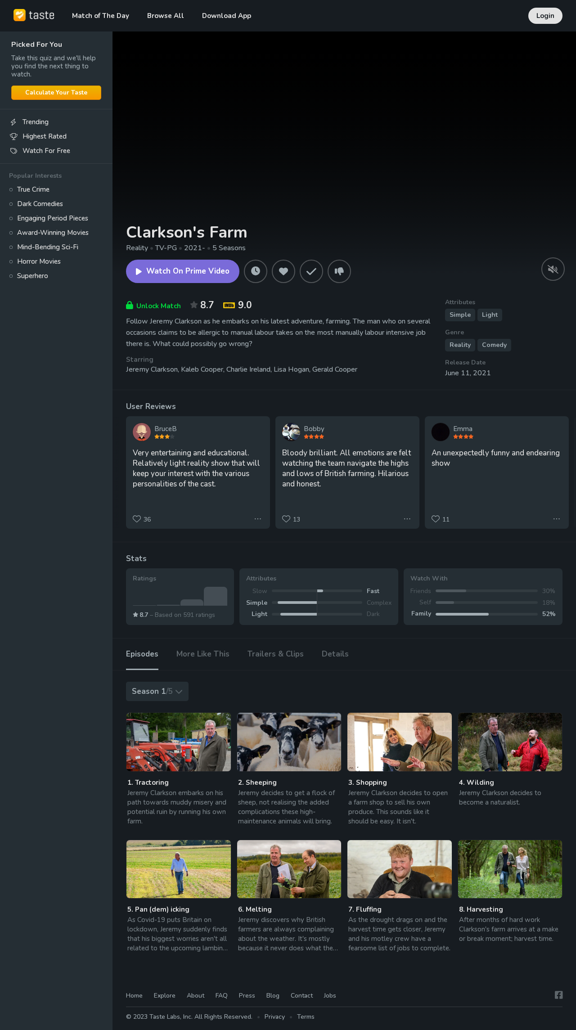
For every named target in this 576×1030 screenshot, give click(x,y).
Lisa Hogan (291, 369)
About (195, 995)
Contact (302, 995)
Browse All (165, 15)
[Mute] (553, 269)
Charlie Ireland (248, 369)
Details (335, 654)
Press (247, 995)
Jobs (330, 995)
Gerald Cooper (334, 369)
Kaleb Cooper (202, 369)
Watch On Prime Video (188, 271)
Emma (462, 428)
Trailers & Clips (276, 654)
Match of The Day (100, 15)
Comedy (494, 345)
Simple (460, 314)
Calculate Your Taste (56, 92)
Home (134, 995)
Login (545, 15)
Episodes (142, 654)
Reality (460, 345)
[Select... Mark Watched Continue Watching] (178, 741)
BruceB (165, 428)
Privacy (275, 1016)
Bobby (314, 428)
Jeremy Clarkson (152, 369)
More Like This (203, 654)
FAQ (222, 995)
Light (490, 314)
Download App (226, 15)
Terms (306, 1016)
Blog (272, 995)
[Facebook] (559, 995)
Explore (165, 995)
